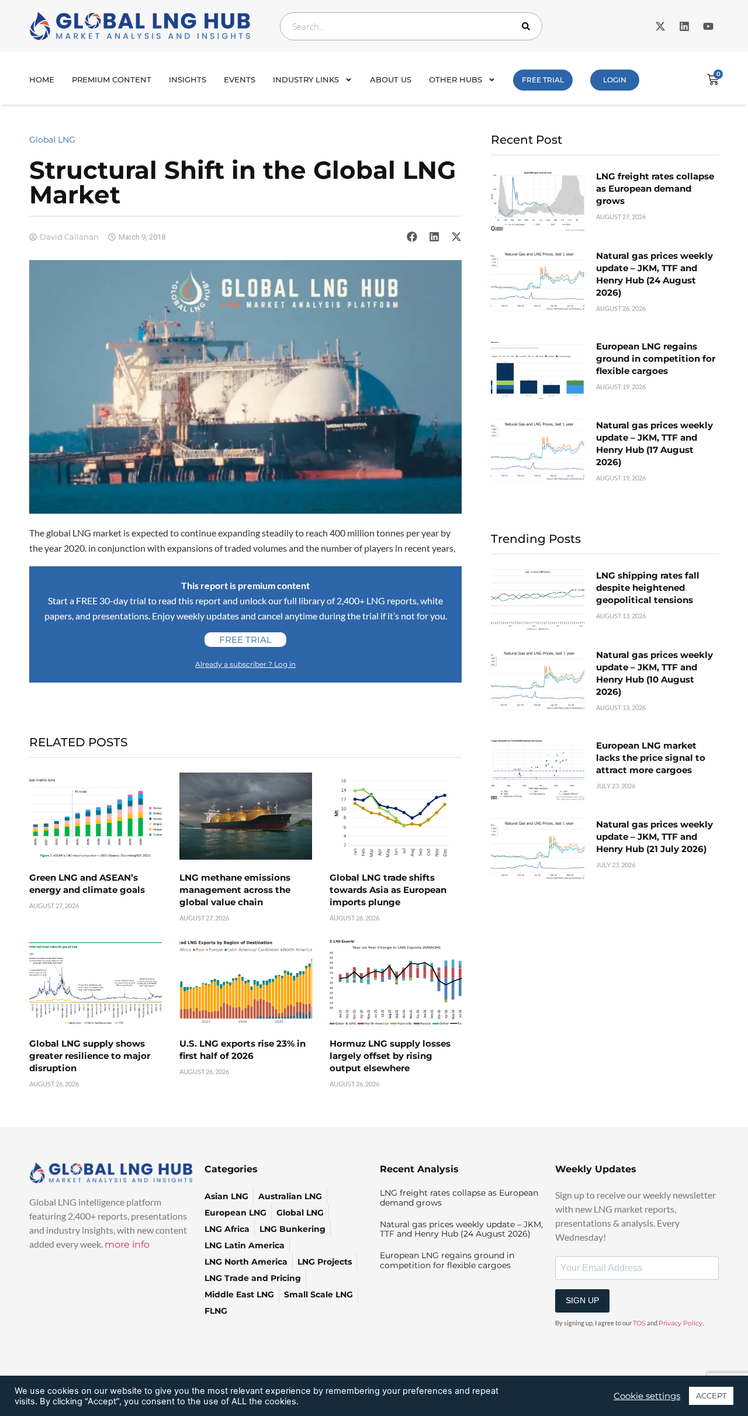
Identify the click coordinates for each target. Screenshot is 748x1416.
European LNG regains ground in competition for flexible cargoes (655, 358)
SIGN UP (582, 1300)
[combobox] (411, 26)
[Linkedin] (684, 26)
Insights (187, 79)
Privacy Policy (680, 1323)
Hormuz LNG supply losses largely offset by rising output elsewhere (390, 1056)
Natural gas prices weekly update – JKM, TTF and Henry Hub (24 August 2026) (461, 1229)
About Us (390, 79)
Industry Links (306, 79)
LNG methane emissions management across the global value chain (234, 890)
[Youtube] (708, 26)
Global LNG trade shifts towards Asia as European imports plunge (388, 890)
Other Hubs (455, 79)
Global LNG (52, 139)
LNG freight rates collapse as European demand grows (655, 188)
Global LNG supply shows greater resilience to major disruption (89, 1056)
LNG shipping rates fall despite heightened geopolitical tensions (647, 587)
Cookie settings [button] (647, 1396)
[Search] (528, 26)
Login (614, 79)
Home (41, 79)
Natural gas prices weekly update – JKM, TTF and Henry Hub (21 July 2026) (654, 836)
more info (127, 1244)
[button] (412, 237)
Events (239, 79)
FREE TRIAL (543, 79)
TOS (639, 1323)
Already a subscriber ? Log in (245, 664)
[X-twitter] (660, 26)
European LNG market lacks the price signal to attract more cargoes (650, 757)
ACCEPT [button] (711, 1395)
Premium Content (111, 79)
